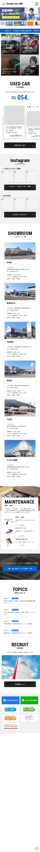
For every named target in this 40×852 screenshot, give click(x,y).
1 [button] (29, 106)
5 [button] (35, 106)
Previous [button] (2, 14)
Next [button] (38, 14)
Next (37, 107)
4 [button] (34, 106)
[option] (20, 13)
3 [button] (32, 106)
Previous (28, 107)
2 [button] (31, 106)
